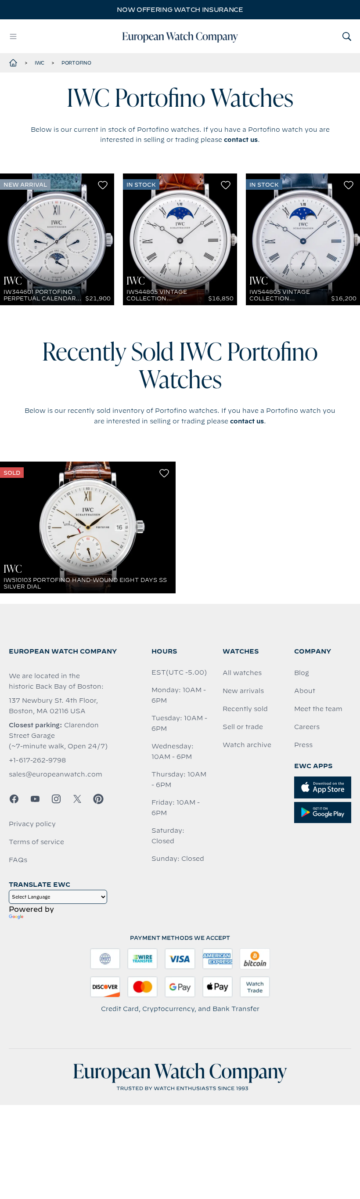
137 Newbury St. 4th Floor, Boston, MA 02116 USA (53, 706)
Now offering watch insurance (180, 9)
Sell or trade (243, 726)
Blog (301, 672)
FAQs (18, 859)
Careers (307, 726)
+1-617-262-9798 (37, 760)
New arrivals (243, 690)
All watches (242, 672)
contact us (241, 139)
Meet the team (318, 708)
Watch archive (247, 744)
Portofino (76, 62)
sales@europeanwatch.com (55, 774)
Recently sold (245, 708)
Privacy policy (32, 823)
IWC (39, 62)
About (304, 690)
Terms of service (36, 841)
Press (303, 744)
